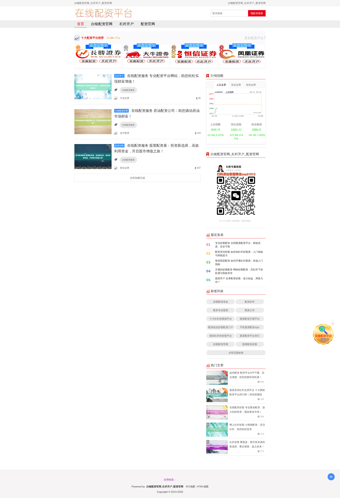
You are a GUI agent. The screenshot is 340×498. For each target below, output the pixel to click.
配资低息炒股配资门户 (220, 327)
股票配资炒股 (249, 344)
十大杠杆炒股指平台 (220, 318)
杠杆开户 (127, 23)
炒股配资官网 (220, 344)
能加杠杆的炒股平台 (220, 335)
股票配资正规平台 (250, 318)
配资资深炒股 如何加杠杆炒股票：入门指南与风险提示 (239, 253)
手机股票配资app (249, 327)
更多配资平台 (254, 38)
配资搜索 (258, 13)
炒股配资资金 (220, 301)
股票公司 (250, 310)
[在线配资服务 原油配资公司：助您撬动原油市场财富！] (93, 121)
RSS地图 (190, 486)
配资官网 (148, 23)
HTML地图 (202, 486)
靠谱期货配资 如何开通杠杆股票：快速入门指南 (239, 262)
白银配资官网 (101, 23)
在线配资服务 (128, 89)
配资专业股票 (220, 310)
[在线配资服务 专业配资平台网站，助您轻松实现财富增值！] (93, 86)
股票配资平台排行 (250, 335)
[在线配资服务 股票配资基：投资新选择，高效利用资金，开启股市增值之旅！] (93, 156)
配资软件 (250, 301)
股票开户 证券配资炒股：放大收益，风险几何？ (239, 280)
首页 (80, 23)
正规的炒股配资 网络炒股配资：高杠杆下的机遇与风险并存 (239, 271)
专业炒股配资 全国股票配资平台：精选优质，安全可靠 (237, 244)
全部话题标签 (236, 352)
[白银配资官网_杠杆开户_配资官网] (103, 13)
